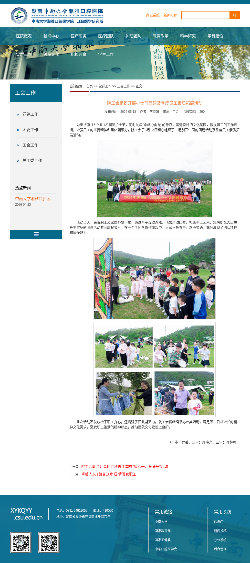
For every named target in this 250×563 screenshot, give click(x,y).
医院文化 (51, 54)
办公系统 (153, 15)
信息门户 (220, 522)
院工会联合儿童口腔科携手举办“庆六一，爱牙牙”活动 (124, 467)
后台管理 (220, 549)
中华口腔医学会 (166, 549)
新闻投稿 (170, 15)
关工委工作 (32, 160)
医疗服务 (78, 36)
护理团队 (133, 36)
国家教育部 (163, 531)
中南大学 (161, 522)
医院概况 (24, 36)
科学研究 (188, 36)
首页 (89, 86)
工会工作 (30, 145)
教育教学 (160, 36)
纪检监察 (78, 54)
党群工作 (24, 54)
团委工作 (30, 130)
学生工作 (106, 54)
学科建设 (215, 36)
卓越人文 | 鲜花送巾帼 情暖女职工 (108, 474)
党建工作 (30, 114)
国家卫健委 (163, 540)
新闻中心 (51, 36)
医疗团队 (106, 36)
